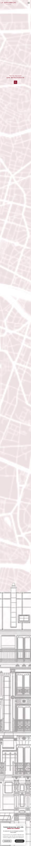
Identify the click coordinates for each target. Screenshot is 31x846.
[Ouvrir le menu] (29, 3)
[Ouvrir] (15, 82)
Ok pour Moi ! (19, 841)
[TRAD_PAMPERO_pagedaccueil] (8, 4)
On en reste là (19, 825)
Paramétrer (7, 841)
